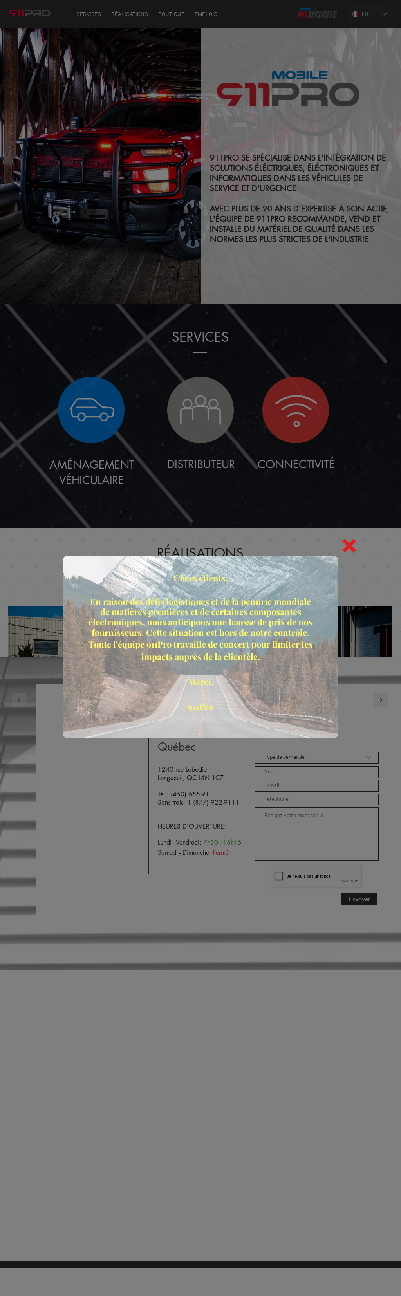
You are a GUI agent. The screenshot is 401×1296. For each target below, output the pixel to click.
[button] (349, 545)
